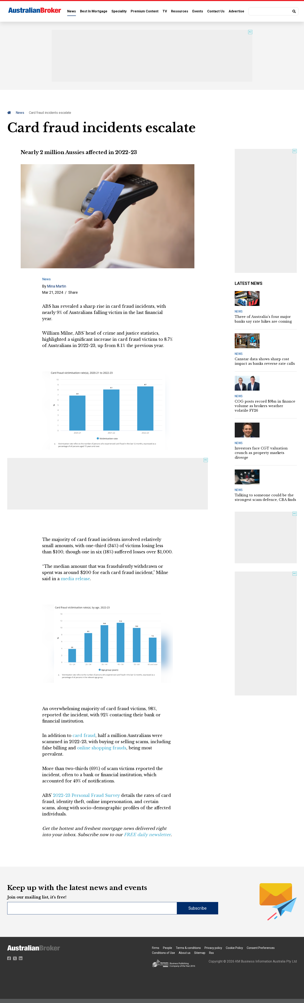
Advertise (236, 11)
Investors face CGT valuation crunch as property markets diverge (261, 453)
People (167, 948)
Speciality (119, 11)
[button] (273, 11)
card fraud (84, 735)
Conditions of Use (163, 952)
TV (165, 11)
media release (75, 578)
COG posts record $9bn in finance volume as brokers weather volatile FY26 (265, 406)
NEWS (239, 311)
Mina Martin (56, 286)
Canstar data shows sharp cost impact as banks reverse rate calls (265, 361)
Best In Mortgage (93, 11)
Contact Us (216, 11)
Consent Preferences (261, 948)
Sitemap (199, 952)
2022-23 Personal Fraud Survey (86, 795)
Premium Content (144, 11)
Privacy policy (213, 948)
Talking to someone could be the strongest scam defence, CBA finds (265, 497)
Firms (155, 948)
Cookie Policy (234, 948)
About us (184, 952)
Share (73, 292)
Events (197, 11)
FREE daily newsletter (147, 834)
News (71, 11)
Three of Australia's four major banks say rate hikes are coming (263, 319)
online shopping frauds (101, 747)
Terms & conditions (188, 948)
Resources (179, 11)
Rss (211, 952)
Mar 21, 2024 (52, 292)
